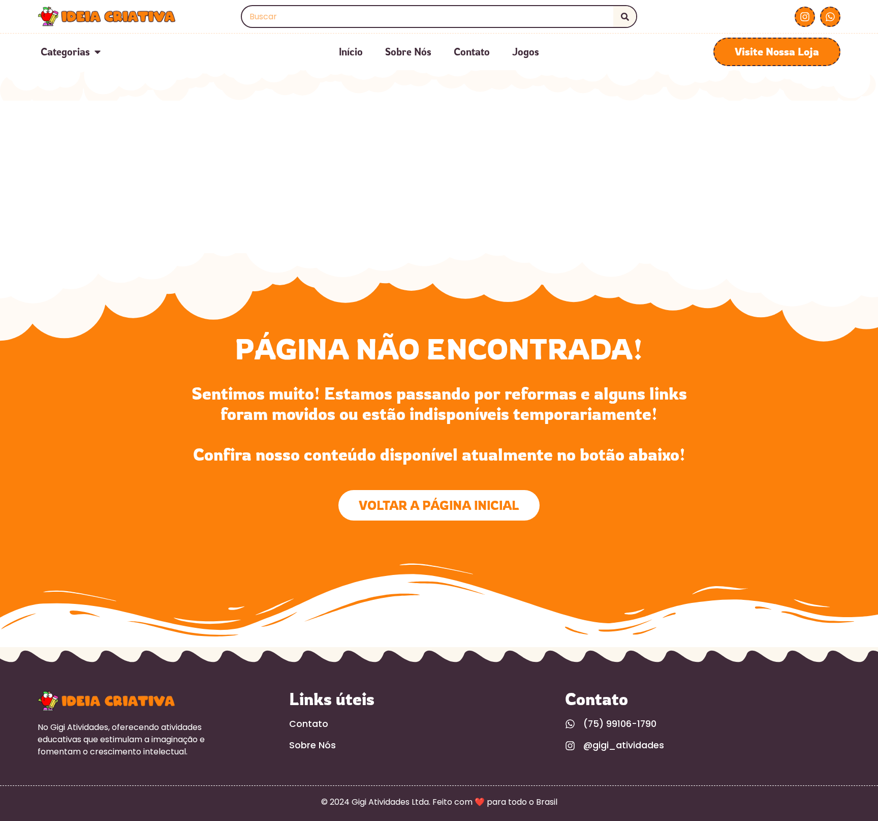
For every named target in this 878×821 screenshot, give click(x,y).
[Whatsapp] (830, 17)
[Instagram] (805, 17)
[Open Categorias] (97, 51)
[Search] (624, 16)
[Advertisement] (439, 177)
